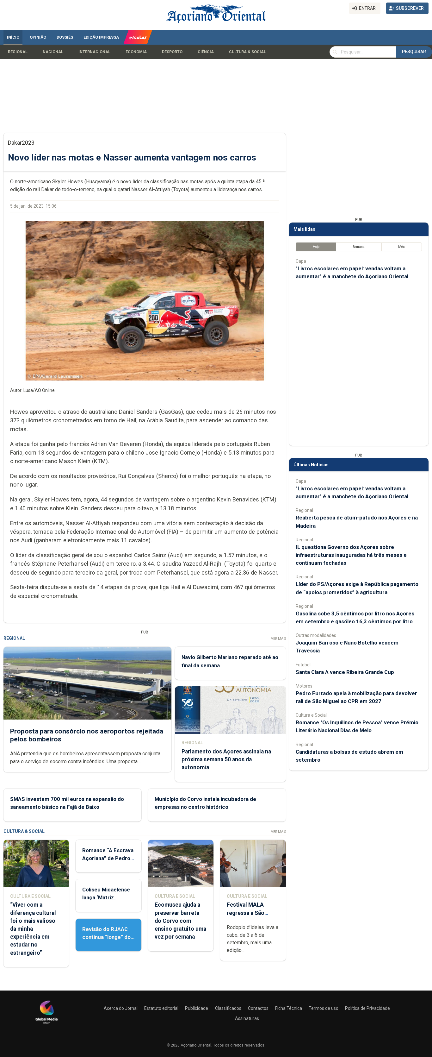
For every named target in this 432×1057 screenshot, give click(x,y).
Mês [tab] (401, 247)
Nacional (53, 52)
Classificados (228, 1008)
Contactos (258, 1008)
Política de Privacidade (367, 1008)
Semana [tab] (359, 247)
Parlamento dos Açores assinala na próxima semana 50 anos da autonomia (226, 759)
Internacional (94, 52)
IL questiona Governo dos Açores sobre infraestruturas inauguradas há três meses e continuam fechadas (351, 555)
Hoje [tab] (316, 247)
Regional (18, 52)
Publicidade (196, 1008)
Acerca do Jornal (121, 1008)
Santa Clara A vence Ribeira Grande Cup (345, 672)
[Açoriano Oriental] (46, 1024)
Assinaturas (247, 1018)
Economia (136, 52)
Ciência (206, 52)
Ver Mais (278, 639)
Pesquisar (414, 51)
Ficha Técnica (288, 1008)
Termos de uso (323, 1008)
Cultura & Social (247, 52)
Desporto (172, 52)
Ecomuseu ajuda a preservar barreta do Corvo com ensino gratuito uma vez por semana (180, 921)
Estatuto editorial (161, 1008)
